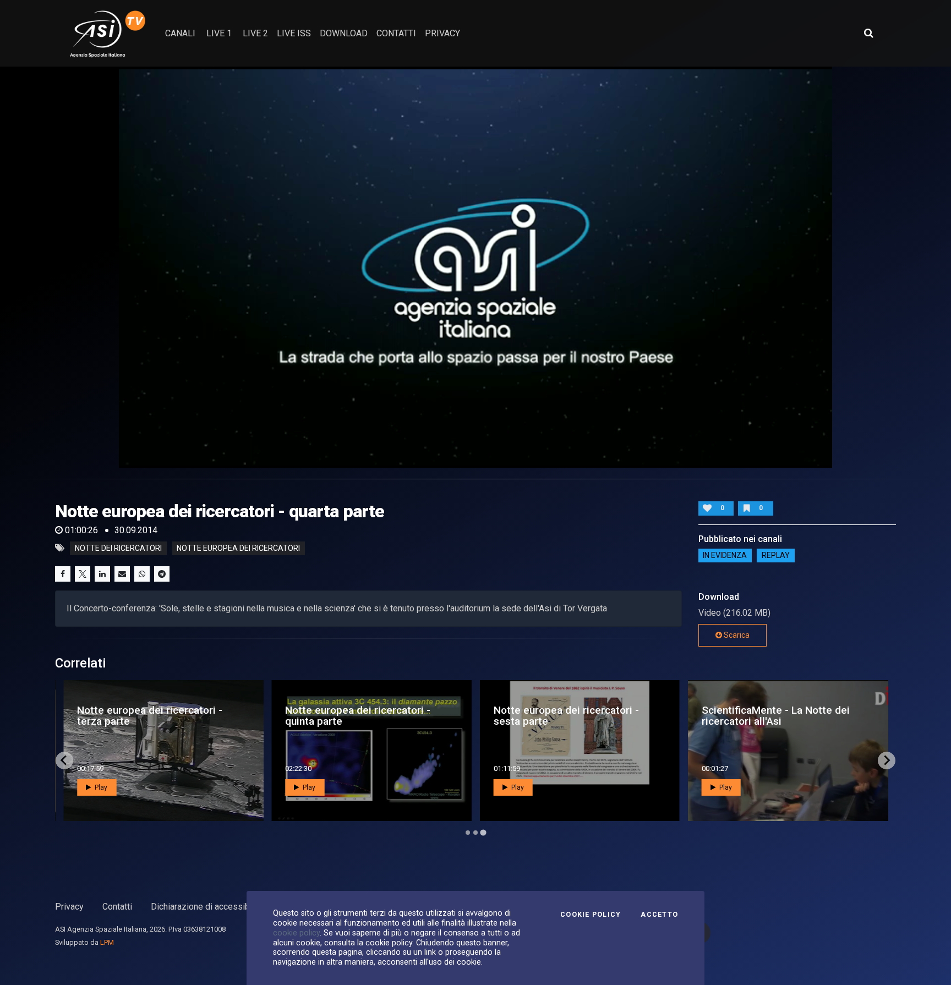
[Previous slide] (64, 760)
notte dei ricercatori (118, 548)
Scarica (736, 635)
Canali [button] (180, 33)
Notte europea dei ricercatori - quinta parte (357, 715)
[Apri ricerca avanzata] (868, 33)
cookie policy (296, 932)
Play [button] (100, 787)
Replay (776, 555)
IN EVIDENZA (725, 555)
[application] (475, 267)
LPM (107, 942)
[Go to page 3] (483, 832)
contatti (396, 33)
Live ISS (294, 33)
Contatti (117, 906)
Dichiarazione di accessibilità (207, 906)
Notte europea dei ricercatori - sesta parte (566, 715)
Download (344, 33)
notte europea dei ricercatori (238, 548)
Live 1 (219, 33)
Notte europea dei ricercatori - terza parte (149, 715)
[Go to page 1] (468, 832)
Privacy (69, 906)
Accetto (659, 914)
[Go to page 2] (475, 832)
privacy (442, 33)
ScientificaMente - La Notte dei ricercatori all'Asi (776, 715)
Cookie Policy (590, 914)
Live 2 (255, 33)
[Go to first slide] (886, 760)
